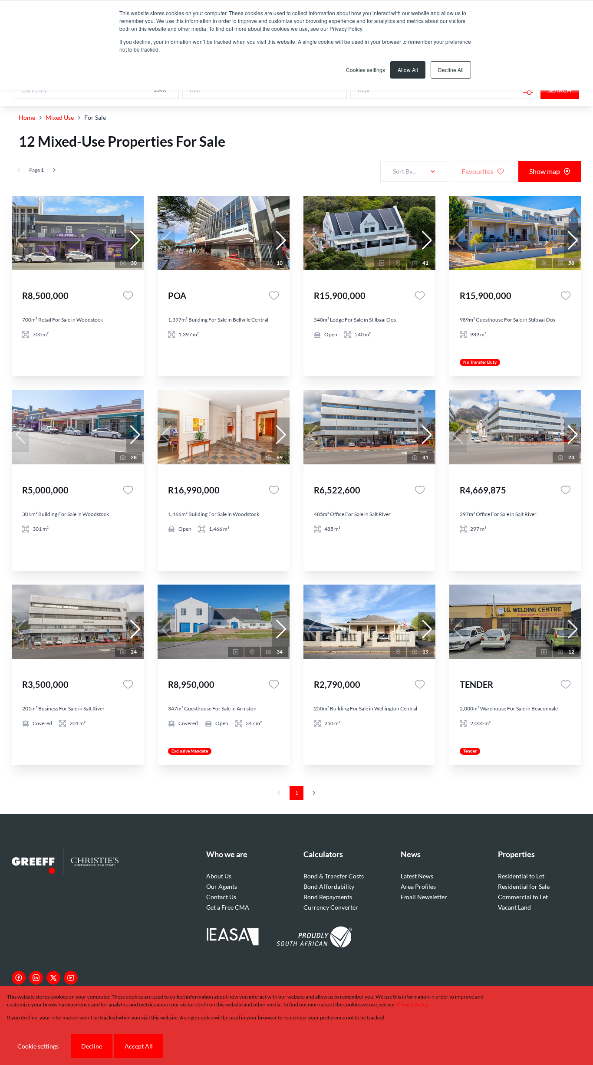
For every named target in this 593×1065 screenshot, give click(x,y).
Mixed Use (60, 117)
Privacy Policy (412, 1004)
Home (27, 117)
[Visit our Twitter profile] (53, 978)
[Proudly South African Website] (314, 938)
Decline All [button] (451, 69)
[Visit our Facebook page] (19, 978)
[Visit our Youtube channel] (71, 978)
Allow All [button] (408, 69)
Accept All (139, 1046)
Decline (91, 1046)
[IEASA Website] (232, 938)
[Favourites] (128, 295)
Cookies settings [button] (365, 69)
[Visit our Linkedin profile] (36, 978)
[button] (135, 240)
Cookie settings (38, 1046)
